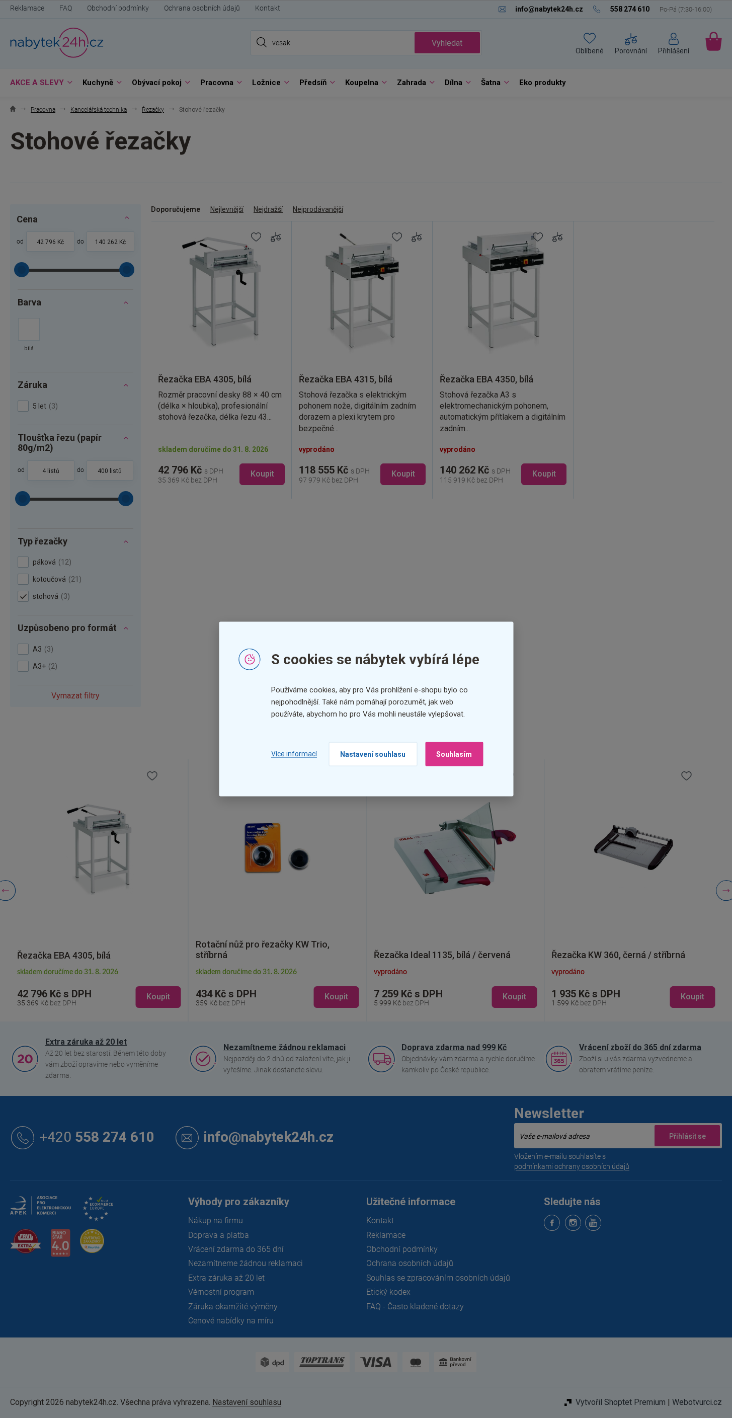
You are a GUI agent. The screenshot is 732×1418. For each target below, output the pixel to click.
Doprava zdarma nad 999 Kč (454, 1047)
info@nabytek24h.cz (269, 1137)
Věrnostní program (221, 1292)
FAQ (65, 8)
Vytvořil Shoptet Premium (621, 1402)
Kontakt (267, 8)
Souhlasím (454, 754)
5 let (44, 406)
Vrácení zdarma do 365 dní (236, 1249)
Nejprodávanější (318, 209)
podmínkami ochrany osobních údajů (571, 1166)
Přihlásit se (687, 1135)
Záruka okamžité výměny (233, 1306)
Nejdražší (268, 209)
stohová (50, 596)
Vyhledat (447, 43)
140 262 (106, 242)
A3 (42, 649)
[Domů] (13, 110)
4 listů (50, 471)
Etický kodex (388, 1292)
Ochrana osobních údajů (202, 8)
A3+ (44, 666)
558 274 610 (96, 1137)
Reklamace (27, 8)
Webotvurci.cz (697, 1402)
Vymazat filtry (75, 695)
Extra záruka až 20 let (86, 1042)
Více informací (294, 754)
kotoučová (56, 579)
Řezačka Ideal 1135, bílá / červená (291, 955)
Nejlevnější (226, 209)
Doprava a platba (218, 1235)
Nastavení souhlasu (372, 754)
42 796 (46, 242)
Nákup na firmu (215, 1220)
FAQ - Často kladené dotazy (415, 1306)
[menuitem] (38, 83)
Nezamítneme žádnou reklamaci (284, 1047)
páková (51, 562)
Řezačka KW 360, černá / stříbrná (467, 955)
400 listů (110, 471)
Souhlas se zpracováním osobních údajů (438, 1278)
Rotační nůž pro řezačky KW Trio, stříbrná (112, 949)
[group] (126, 890)
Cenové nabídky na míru (231, 1320)
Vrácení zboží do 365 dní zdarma (640, 1047)
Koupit (262, 474)
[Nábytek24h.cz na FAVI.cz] (25, 1247)
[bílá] (29, 336)
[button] (126, 988)
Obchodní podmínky (118, 8)
